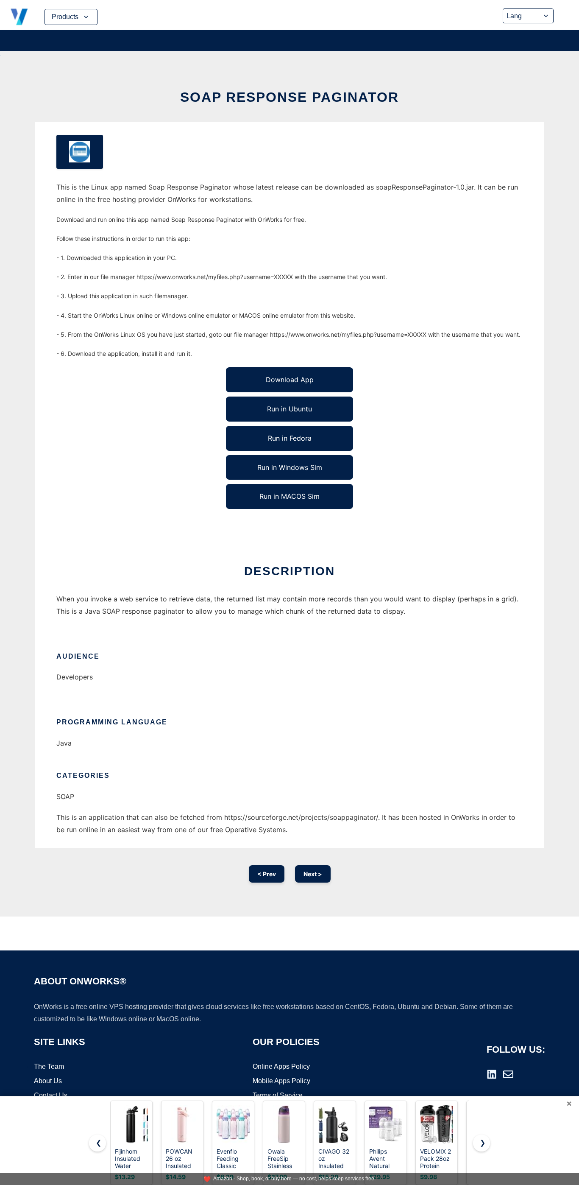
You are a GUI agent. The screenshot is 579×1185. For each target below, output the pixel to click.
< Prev (266, 874)
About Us (48, 1080)
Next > (312, 874)
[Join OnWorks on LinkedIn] (492, 1074)
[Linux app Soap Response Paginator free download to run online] (79, 152)
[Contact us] (508, 1074)
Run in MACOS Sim (289, 496)
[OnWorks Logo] (19, 17)
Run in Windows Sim (289, 467)
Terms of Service (278, 1095)
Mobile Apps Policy (281, 1080)
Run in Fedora (290, 438)
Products (65, 16)
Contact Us (50, 1095)
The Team (49, 1066)
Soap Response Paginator (289, 97)
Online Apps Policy (281, 1066)
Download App (290, 379)
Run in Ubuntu (289, 409)
